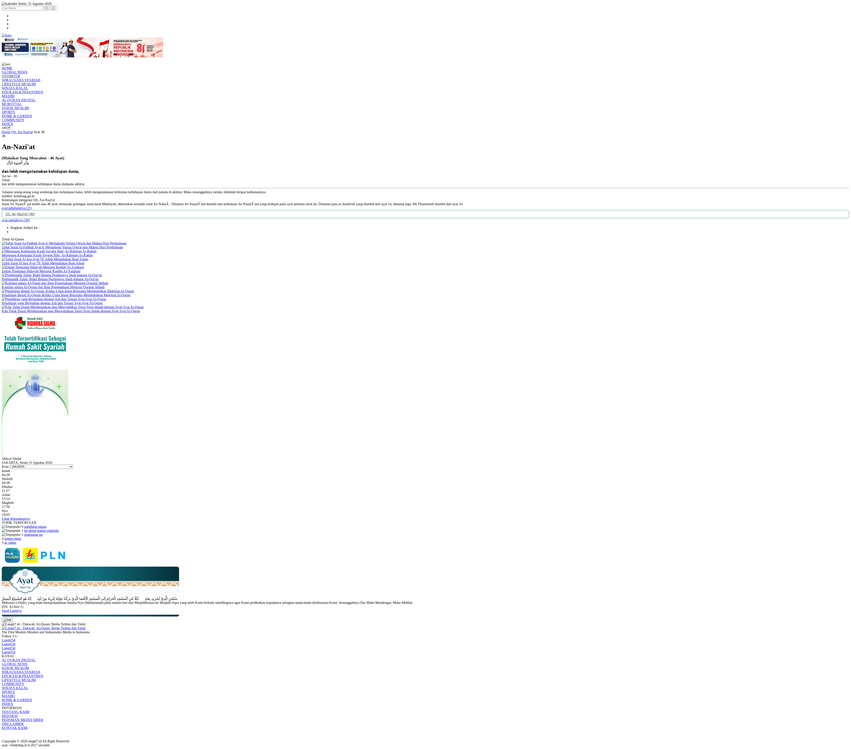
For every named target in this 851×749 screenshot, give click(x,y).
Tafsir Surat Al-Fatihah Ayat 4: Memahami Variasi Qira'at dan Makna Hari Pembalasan (62, 247)
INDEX (7, 124)
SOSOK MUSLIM (15, 108)
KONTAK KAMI (14, 728)
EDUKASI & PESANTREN (22, 92)
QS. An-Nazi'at (22, 132)
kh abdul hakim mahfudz (41, 530)
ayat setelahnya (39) (16, 220)
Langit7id (8, 640)
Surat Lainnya (11, 610)
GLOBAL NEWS (14, 72)
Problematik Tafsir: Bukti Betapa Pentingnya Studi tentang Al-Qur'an (50, 279)
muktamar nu (33, 534)
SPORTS (8, 112)
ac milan (10, 542)
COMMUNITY (13, 120)
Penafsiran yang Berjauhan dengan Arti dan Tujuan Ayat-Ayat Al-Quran (52, 303)
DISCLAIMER (13, 724)
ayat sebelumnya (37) (17, 208)
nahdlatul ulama (35, 527)
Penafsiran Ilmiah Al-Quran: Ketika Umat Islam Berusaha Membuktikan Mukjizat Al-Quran (66, 295)
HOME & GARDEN (17, 116)
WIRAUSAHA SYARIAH (21, 80)
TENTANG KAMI (15, 712)
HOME (7, 68)
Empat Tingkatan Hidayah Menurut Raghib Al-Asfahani (41, 271)
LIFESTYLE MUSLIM (19, 84)
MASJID (8, 96)
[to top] (7, 619)
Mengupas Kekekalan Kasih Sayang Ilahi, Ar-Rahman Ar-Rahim (47, 255)
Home (6, 132)
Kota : (6, 466)
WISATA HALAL (15, 88)
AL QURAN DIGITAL (19, 100)
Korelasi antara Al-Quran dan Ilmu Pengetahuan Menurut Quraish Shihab (53, 287)
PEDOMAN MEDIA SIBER (22, 720)
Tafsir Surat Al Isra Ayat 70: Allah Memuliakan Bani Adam (43, 263)
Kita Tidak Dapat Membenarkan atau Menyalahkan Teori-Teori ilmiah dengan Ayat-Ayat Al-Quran (71, 311)
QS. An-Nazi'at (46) (20, 214)
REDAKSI (10, 716)
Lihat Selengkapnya (16, 519)
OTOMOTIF (11, 76)
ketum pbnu (12, 538)
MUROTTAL (12, 104)
